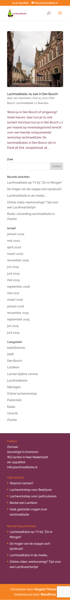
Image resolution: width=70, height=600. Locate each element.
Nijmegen (14, 387)
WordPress (48, 594)
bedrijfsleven (16, 347)
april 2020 (14, 247)
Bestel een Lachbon (23, 503)
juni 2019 (13, 273)
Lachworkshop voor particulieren (33, 496)
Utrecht (12, 413)
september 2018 (18, 286)
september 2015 (18, 319)
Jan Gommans (22, 98)
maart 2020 (15, 254)
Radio (11, 407)
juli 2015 (13, 326)
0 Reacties (41, 103)
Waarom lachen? (21, 483)
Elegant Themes (46, 589)
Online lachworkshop (22, 393)
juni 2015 (13, 332)
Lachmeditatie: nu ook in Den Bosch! (32, 94)
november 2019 (18, 260)
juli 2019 (13, 267)
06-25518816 (22, 3)
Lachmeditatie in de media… (26, 195)
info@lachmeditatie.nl (22, 467)
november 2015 (18, 313)
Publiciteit (14, 400)
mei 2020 (13, 240)
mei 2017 (13, 293)
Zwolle (12, 420)
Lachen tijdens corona (22, 374)
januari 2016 (15, 306)
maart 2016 (15, 299)
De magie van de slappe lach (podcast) (34, 189)
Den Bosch (14, 361)
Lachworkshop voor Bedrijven (31, 490)
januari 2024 (15, 234)
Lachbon (13, 367)
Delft (10, 354)
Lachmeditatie (24, 103)
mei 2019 (13, 280)
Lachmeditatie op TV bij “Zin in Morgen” (34, 182)
